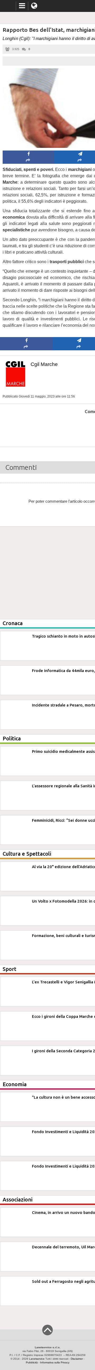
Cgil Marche (44, 364)
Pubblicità (32, 1362)
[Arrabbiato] (26, 427)
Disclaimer (77, 1358)
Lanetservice (37, 1358)
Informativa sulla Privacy (54, 1362)
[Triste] (79, 427)
